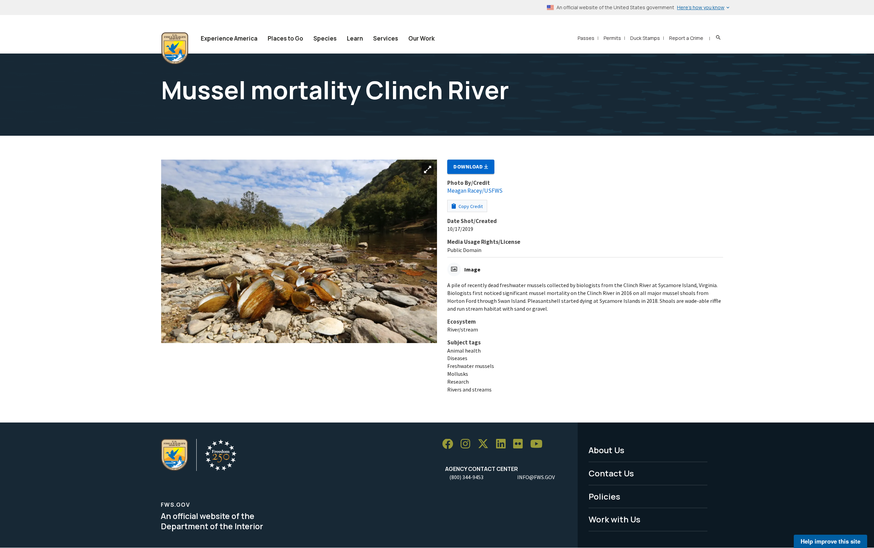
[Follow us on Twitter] (485, 444)
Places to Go (285, 38)
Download (468, 166)
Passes (586, 38)
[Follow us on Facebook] (450, 444)
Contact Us (611, 473)
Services (385, 38)
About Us (606, 450)
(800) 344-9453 (466, 477)
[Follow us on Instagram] (468, 444)
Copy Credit (470, 206)
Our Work (421, 38)
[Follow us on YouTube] (538, 444)
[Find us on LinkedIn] (503, 444)
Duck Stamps (645, 38)
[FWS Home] (174, 48)
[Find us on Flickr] (520, 444)
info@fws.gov (536, 477)
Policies (604, 496)
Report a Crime (686, 38)
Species (325, 38)
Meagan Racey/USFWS (475, 190)
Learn (355, 38)
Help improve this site (830, 541)
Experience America (229, 38)
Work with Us (614, 519)
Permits (612, 38)
